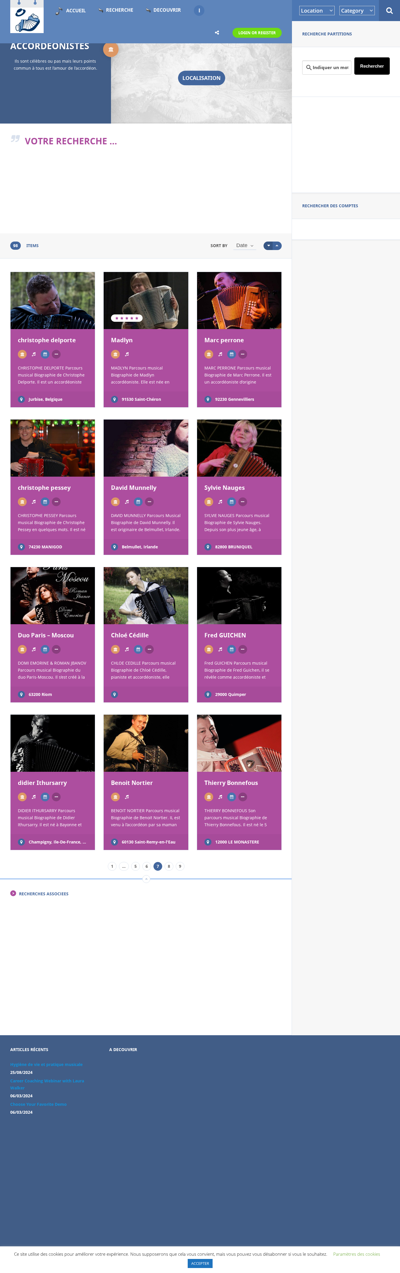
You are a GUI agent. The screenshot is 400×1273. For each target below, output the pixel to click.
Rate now (32, 318)
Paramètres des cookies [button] (356, 1254)
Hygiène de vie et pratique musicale (46, 1064)
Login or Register (257, 32)
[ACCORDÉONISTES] (22, 354)
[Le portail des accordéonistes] (27, 29)
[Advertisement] (346, 143)
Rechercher (372, 66)
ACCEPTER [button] (200, 1263)
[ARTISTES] (33, 354)
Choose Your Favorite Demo (38, 1104)
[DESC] (277, 246)
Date (241, 245)
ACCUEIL (76, 10)
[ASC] (268, 246)
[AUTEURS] (45, 354)
